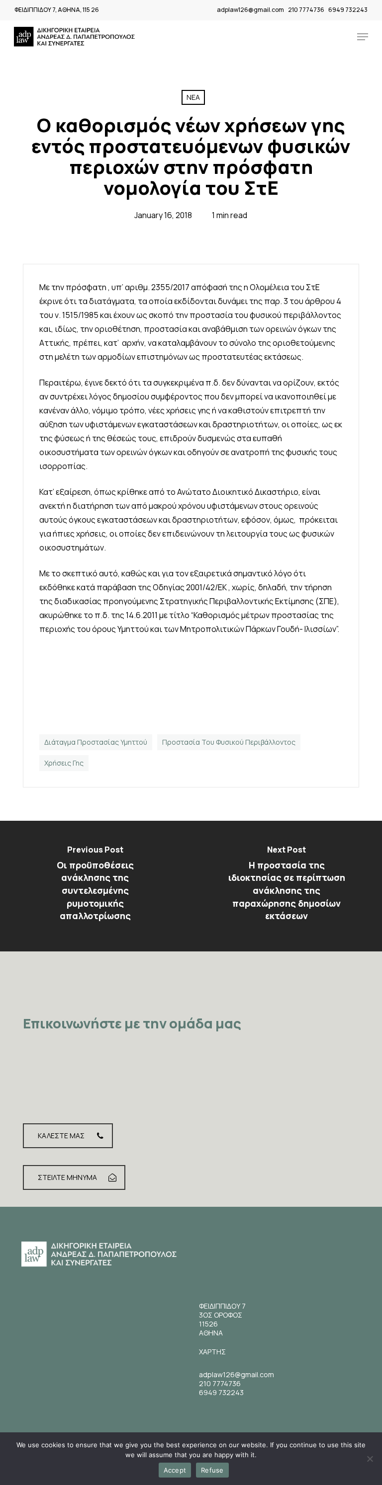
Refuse (212, 1470)
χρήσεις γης (64, 763)
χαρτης (212, 1351)
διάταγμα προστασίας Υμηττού (95, 742)
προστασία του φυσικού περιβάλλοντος (228, 742)
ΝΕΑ (193, 97)
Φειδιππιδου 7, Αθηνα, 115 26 (56, 9)
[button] (362, 37)
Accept (175, 1470)
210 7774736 (306, 9)
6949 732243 (348, 9)
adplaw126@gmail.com (250, 9)
